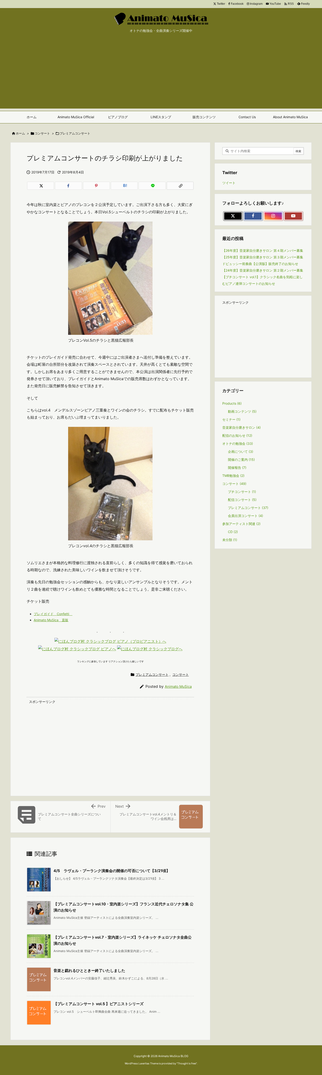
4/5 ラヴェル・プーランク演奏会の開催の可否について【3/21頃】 (112, 870)
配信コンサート (242, 500)
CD (233, 532)
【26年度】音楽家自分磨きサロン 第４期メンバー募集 (262, 250)
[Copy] (180, 186)
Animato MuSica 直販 (51, 620)
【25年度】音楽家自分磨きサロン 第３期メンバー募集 (262, 257)
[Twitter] (40, 186)
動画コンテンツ (242, 411)
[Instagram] (273, 216)
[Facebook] (68, 186)
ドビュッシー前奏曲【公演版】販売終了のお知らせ (260, 264)
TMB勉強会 (233, 476)
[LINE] (152, 186)
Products (232, 403)
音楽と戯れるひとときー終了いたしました (89, 970)
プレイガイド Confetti (53, 614)
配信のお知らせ (237, 435)
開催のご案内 (241, 460)
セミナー (231, 419)
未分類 (229, 540)
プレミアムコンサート (75, 133)
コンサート (42, 133)
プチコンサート (242, 492)
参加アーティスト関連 (241, 524)
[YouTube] (293, 216)
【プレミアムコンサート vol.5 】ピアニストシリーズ (99, 1003)
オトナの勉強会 (237, 443)
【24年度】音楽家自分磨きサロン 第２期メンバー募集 (262, 270)
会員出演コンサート (245, 516)
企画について (240, 451)
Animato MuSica (178, 686)
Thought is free (187, 1063)
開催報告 (237, 468)
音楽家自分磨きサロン (241, 427)
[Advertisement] (161, 75)
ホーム (20, 133)
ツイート (228, 183)
